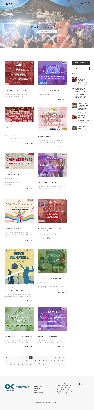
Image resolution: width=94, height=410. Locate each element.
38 (39, 364)
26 (51, 360)
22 (35, 360)
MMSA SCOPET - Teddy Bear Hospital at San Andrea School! (83, 107)
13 (59, 357)
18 (19, 360)
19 (23, 360)
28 (59, 360)
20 (27, 360)
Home (41, 31)
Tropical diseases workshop (18, 336)
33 (19, 364)
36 (31, 364)
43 (59, 364)
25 (47, 360)
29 (63, 360)
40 (47, 364)
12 (55, 357)
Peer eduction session (48, 90)
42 (55, 364)
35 (27, 364)
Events (37, 388)
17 (14, 360)
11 (51, 357)
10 (47, 357)
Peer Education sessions (49, 278)
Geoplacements (12, 175)
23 (39, 360)
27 (55, 360)
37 (35, 364)
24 (43, 360)
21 (31, 360)
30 (7, 364)
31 (10, 364)
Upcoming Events (81, 62)
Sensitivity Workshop (48, 336)
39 (43, 364)
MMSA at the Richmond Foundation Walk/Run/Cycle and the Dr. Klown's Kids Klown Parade (82, 93)
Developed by (47, 402)
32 (15, 364)
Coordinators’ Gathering (17, 90)
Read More (28, 101)
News (36, 390)
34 (23, 364)
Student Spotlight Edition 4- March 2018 (82, 80)
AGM (6, 128)
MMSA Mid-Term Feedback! (82, 128)
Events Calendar (81, 68)
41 (51, 364)
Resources (38, 392)
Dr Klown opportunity (49, 182)
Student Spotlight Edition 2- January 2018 (83, 118)
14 (63, 357)
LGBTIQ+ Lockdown (13, 228)
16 (10, 360)
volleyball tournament (16, 290)
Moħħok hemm (44, 136)
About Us (38, 386)
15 (6, 360)
